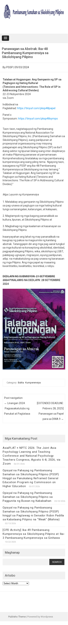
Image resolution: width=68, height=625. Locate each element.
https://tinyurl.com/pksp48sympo (38, 118)
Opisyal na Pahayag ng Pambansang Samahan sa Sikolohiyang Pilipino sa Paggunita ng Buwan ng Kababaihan (28, 497)
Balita (21, 382)
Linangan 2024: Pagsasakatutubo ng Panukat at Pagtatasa (17, 408)
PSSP (9, 67)
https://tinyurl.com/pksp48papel (36, 108)
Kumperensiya (33, 382)
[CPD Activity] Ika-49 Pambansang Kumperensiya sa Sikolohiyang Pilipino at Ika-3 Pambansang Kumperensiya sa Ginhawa (34, 534)
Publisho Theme (17, 616)
